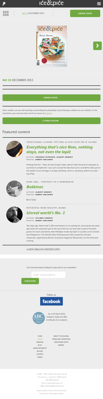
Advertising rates (61, 342)
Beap (61, 393)
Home (40, 336)
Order (40, 357)
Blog (40, 345)
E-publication (51, 121)
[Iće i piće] (51, 3)
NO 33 (25, 13)
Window (39, 342)
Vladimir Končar (47, 390)
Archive (40, 351)
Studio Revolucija (60, 390)
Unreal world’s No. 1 (45, 213)
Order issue (85, 13)
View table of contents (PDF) (43, 249)
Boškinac (34, 187)
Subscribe (30, 281)
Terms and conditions (61, 339)
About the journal (61, 336)
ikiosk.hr (48, 113)
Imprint (61, 345)
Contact (39, 354)
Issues (39, 339)
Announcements (40, 348)
